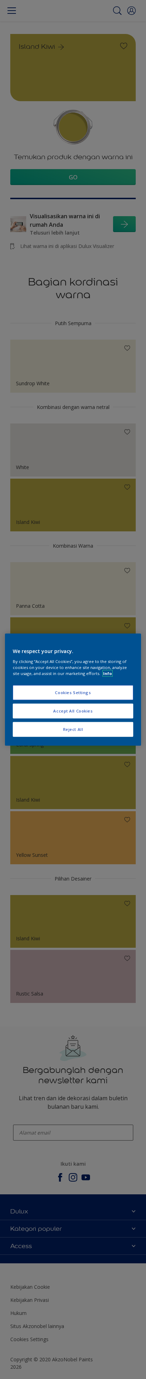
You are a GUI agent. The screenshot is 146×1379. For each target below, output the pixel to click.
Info (107, 673)
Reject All (73, 729)
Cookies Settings (73, 692)
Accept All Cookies (72, 710)
